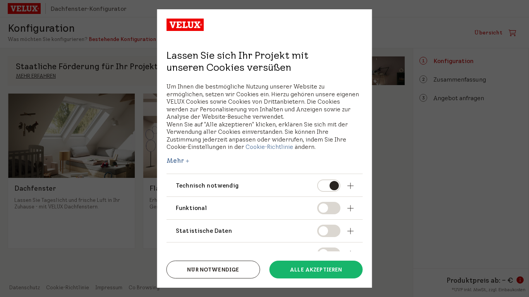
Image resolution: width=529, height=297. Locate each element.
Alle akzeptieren (316, 269)
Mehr (175, 160)
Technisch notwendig (207, 185)
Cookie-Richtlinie (269, 146)
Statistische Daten (204, 230)
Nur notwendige (213, 269)
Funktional (191, 208)
